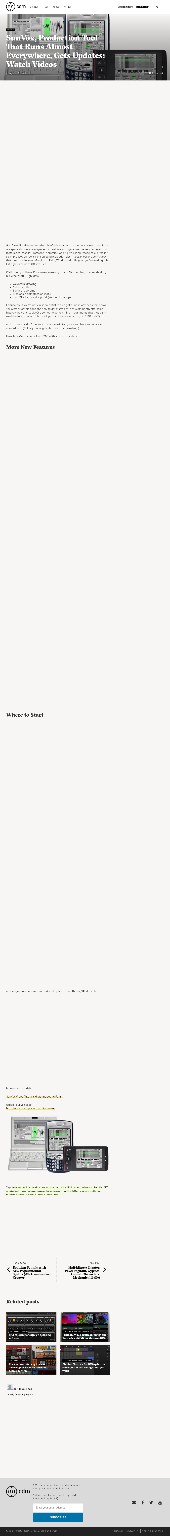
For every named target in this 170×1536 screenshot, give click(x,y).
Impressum (117, 1531)
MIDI (106, 1187)
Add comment (157, 73)
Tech (45, 6)
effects (50, 1187)
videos (31, 1194)
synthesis (94, 1190)
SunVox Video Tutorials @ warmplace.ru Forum (34, 1097)
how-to (58, 1187)
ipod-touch (86, 1187)
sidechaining (50, 1190)
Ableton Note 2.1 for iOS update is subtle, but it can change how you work (83, 1367)
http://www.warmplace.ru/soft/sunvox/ (30, 1108)
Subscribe (58, 1517)
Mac (101, 1187)
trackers (10, 1194)
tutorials (21, 1194)
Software (76, 1190)
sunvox (85, 1190)
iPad (69, 1187)
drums (42, 1187)
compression (18, 1187)
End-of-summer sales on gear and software (30, 1336)
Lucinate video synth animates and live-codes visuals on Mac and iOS (84, 1336)
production (25, 1190)
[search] (157, 7)
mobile (9, 1190)
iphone (76, 1187)
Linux (96, 1187)
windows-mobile (52, 1194)
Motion (68, 6)
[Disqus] (58, 1424)
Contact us (132, 1531)
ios (64, 1187)
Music (56, 6)
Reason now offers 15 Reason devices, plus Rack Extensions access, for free (27, 1367)
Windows (39, 1194)
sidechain (37, 1190)
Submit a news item (152, 1531)
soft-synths (64, 1190)
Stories (34, 6)
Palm (16, 1190)
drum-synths (32, 1187)
